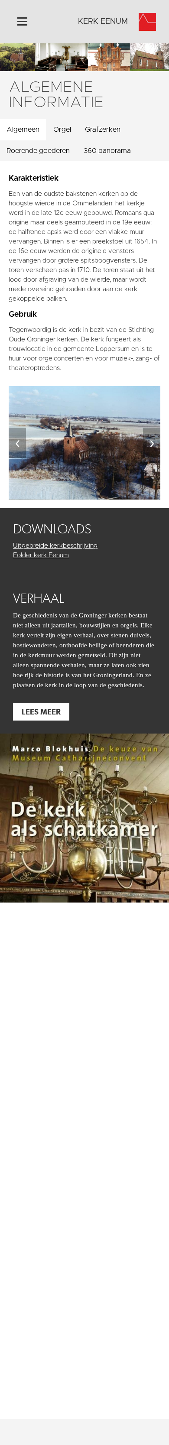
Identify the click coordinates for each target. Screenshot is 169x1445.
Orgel (62, 129)
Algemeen (22, 129)
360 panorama (107, 150)
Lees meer (41, 711)
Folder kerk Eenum (41, 555)
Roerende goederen (38, 150)
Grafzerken (102, 129)
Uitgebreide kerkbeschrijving (55, 545)
